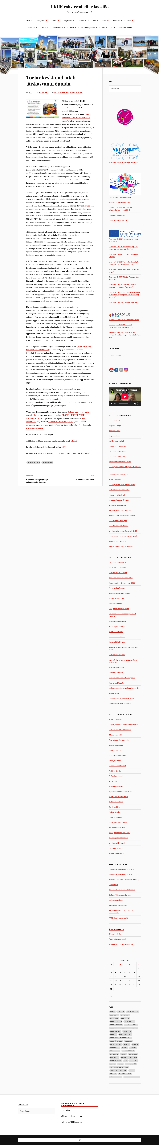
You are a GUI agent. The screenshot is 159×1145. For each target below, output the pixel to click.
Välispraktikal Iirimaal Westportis (122, 678)
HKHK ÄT (113, 1034)
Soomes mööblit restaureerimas (121, 546)
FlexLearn (114, 1018)
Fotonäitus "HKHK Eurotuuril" (120, 202)
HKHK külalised (131, 1024)
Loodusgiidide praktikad (118, 220)
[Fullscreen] (138, 403)
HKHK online (48, 462)
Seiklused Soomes (115, 603)
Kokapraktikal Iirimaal (117, 642)
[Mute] (135, 403)
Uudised (29, 20)
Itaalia (44, 27)
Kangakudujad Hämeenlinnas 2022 (122, 583)
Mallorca (114, 1054)
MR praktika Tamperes (117, 567)
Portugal (116, 20)
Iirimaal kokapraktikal (117, 505)
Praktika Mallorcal (116, 632)
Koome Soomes (114, 431)
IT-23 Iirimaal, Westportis (118, 526)
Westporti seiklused (116, 848)
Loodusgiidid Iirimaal (117, 843)
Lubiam (86, 205)
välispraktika (116, 1077)
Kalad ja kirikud (115, 760)
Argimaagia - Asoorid (117, 626)
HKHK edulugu (116, 1021)
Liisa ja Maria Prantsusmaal (119, 609)
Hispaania (31, 27)
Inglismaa (68, 20)
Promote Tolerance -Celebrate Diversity (124, 879)
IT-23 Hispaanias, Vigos (118, 521)
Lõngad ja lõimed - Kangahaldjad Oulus (123, 724)
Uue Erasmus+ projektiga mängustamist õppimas (37, 480)
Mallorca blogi (114, 693)
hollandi (128, 1041)
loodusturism (129, 1051)
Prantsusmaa (58, 27)
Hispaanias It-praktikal (117, 446)
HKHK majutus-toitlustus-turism (124, 1028)
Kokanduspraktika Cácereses (120, 703)
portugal (114, 1057)
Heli (30, 92)
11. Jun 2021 (43, 92)
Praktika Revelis (115, 771)
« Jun (110, 996)
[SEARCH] (138, 88)
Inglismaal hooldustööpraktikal (120, 791)
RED (113, 27)
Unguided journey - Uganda (119, 500)
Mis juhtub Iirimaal (116, 786)
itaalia (135, 1044)
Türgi (131, 1070)
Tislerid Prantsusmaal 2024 (119, 490)
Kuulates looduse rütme (117, 541)
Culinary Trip (132, 1011)
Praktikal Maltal (115, 479)
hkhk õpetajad (125, 1034)
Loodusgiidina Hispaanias (118, 474)
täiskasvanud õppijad (119, 1067)
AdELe (104, 27)
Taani (72, 27)
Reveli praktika (114, 807)
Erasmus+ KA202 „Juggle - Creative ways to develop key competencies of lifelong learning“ (124, 294)
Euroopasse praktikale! (84, 479)
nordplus (133, 1054)
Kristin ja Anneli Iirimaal (118, 755)
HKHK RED (113, 885)
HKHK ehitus (129, 1021)
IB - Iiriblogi (113, 781)
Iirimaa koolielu (115, 934)
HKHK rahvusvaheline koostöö (80, 6)
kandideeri (114, 1047)
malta (123, 1054)
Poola (104, 20)
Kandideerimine (125, 27)
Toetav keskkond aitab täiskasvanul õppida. (50, 80)
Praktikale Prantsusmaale (118, 797)
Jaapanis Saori (114, 436)
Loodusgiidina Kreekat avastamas (121, 698)
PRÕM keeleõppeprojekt (118, 918)
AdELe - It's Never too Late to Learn (122, 890)
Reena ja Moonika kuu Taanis (119, 833)
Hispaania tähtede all (117, 495)
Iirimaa (54, 20)
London (133, 1047)
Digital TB (114, 1015)
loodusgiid (115, 1051)
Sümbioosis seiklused (117, 637)
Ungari (113, 1073)
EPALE (74, 440)
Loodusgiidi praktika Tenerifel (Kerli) (123, 531)
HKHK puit (127, 1031)
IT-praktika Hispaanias (117, 451)
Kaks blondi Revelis (116, 683)
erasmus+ (125, 1015)
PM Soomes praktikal (117, 827)
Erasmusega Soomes (116, 667)
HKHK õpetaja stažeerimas (120, 1038)
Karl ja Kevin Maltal (116, 441)
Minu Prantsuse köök (117, 598)
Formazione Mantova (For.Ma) (61, 421)
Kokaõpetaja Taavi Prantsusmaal (121, 944)
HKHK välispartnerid (117, 215)
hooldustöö (115, 1044)
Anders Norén (95, 1140)
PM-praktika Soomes (117, 588)
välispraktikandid (132, 1077)
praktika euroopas (129, 1057)
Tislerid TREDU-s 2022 (118, 573)
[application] (125, 396)
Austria (81, 20)
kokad (124, 1047)
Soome (93, 20)
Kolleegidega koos (116, 900)
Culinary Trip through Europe (120, 895)
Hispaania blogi (115, 425)
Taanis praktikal (115, 750)
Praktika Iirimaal (115, 719)
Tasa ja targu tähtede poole (119, 740)
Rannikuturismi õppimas (118, 905)
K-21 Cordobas (114, 420)
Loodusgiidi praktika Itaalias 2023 (122, 485)
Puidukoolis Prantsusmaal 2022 (120, 578)
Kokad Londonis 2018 (117, 853)
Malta (129, 20)
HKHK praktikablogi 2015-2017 (121, 874)
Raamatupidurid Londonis (118, 838)
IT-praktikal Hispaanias (118, 456)
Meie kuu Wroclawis (116, 745)
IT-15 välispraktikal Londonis (120, 730)
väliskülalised (125, 1073)
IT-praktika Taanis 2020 (118, 562)
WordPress (73, 1140)
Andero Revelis (114, 812)
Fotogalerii (41, 20)
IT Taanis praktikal (116, 776)
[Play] (111, 403)
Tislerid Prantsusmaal (117, 655)
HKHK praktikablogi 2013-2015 (121, 869)
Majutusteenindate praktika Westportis (124, 688)
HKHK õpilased (116, 1041)
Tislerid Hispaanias (116, 672)
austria (121, 1011)
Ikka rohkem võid (115, 735)
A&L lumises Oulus (116, 802)
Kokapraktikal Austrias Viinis (120, 462)
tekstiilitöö (131, 1064)
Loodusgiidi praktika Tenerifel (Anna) (123, 536)
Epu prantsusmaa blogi (117, 939)
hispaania (125, 1018)
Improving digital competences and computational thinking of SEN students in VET (125, 334)
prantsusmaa (115, 1060)
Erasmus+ (64, 92)
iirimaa (127, 1044)
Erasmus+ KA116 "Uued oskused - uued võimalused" (123, 240)
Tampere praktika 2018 (117, 766)
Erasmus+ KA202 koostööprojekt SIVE (123, 302)
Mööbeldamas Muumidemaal (120, 593)
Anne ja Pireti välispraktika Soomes (122, 515)
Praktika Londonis (115, 817)
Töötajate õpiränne (88, 27)
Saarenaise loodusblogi (117, 621)
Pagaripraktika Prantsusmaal (120, 510)
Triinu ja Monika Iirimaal (118, 822)
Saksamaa (134, 1060)
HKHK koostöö (76, 92)
